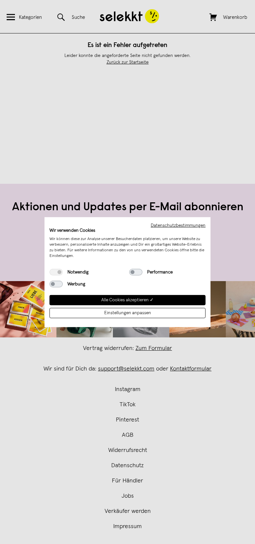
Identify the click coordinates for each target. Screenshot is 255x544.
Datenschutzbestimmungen (178, 225)
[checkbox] (56, 272)
